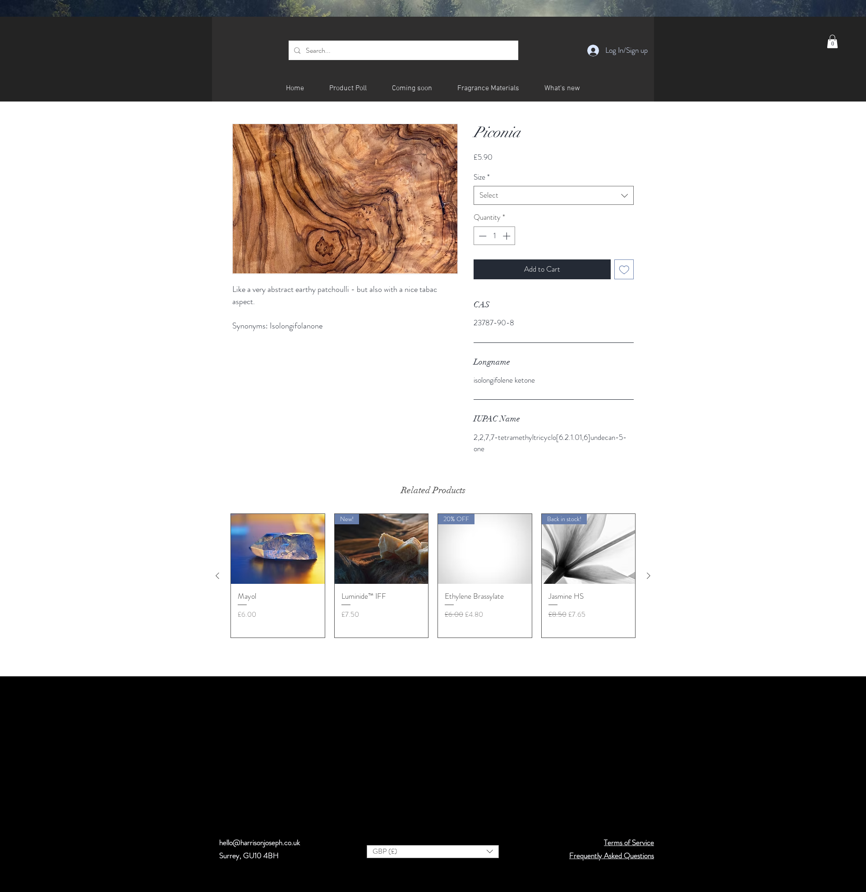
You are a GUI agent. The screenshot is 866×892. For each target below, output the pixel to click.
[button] (832, 41)
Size (482, 177)
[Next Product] (648, 575)
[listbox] (433, 851)
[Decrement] (481, 236)
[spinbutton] (494, 236)
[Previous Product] (217, 575)
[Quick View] (278, 549)
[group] (433, 575)
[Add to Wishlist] (624, 269)
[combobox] (554, 195)
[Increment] (507, 236)
